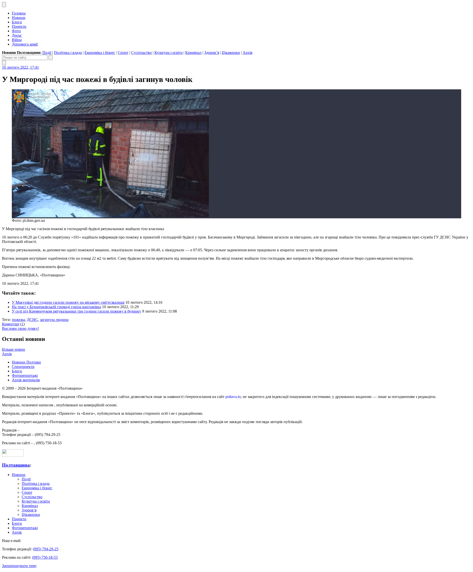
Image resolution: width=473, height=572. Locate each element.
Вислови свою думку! (20, 328)
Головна (19, 13)
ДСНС (32, 320)
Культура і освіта (168, 52)
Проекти (19, 26)
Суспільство (141, 52)
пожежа (18, 320)
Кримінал (193, 52)
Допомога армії (25, 44)
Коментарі (10, 324)
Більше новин (13, 349)
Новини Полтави (26, 362)
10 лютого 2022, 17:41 (20, 67)
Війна (17, 40)
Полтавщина (16, 465)
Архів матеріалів (26, 380)
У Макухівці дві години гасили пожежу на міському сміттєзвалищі (68, 302)
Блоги (17, 22)
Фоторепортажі (25, 375)
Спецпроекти (23, 367)
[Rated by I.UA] (13, 455)
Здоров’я (211, 52)
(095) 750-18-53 (45, 557)
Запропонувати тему (19, 566)
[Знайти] (50, 57)
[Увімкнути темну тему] (4, 4)
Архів (248, 52)
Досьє (17, 35)
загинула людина (54, 320)
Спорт (123, 52)
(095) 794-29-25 (45, 549)
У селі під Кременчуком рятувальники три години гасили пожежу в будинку (76, 311)
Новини (18, 18)
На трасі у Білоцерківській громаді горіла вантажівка (56, 307)
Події (46, 52)
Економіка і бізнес (99, 52)
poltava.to (233, 397)
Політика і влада (68, 52)
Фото (16, 31)
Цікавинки (231, 52)
